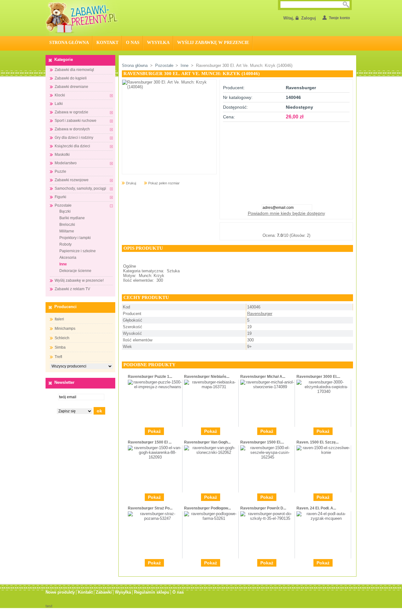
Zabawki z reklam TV (72, 289)
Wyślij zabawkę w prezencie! (79, 280)
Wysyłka (158, 42)
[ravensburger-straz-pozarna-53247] (155, 518)
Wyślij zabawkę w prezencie (213, 42)
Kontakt (107, 42)
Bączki (65, 211)
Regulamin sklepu (151, 592)
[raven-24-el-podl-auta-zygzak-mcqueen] (323, 518)
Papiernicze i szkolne (77, 251)
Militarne (66, 231)
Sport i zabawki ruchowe (75, 120)
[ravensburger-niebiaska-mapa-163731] (211, 386)
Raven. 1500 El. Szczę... (317, 442)
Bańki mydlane (72, 218)
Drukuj (131, 183)
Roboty (65, 244)
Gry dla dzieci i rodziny (74, 137)
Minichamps (65, 328)
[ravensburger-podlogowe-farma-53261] (211, 518)
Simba (60, 347)
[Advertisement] (286, 161)
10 (317, 227)
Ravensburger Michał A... (262, 376)
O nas (132, 42)
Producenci (65, 306)
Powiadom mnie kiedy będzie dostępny (286, 213)
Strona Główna (69, 42)
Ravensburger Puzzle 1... (150, 376)
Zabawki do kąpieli (71, 78)
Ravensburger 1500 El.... (262, 442)
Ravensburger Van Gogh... (207, 442)
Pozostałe (63, 205)
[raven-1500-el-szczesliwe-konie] (323, 452)
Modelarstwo (66, 163)
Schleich (62, 338)
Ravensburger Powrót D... (263, 508)
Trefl (58, 357)
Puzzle (60, 171)
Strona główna (135, 65)
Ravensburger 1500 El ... (149, 442)
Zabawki (104, 592)
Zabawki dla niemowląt (74, 70)
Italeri (59, 319)
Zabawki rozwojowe (72, 180)
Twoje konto (339, 18)
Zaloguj (308, 18)
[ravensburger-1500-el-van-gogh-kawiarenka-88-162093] (155, 457)
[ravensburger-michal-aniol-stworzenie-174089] (267, 386)
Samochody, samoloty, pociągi (80, 188)
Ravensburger (259, 313)
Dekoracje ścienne (75, 271)
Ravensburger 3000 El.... (318, 376)
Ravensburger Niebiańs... (206, 376)
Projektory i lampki (75, 238)
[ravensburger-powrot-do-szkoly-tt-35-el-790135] (267, 518)
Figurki (60, 197)
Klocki (60, 95)
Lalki (59, 103)
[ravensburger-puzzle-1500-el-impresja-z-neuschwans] (155, 386)
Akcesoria (67, 257)
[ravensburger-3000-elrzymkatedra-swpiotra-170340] (323, 391)
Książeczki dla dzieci (72, 146)
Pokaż (154, 431)
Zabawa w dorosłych (72, 129)
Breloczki (67, 224)
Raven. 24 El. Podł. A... (316, 508)
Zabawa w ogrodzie (71, 112)
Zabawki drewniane (71, 86)
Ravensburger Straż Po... (150, 508)
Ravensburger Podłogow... (207, 508)
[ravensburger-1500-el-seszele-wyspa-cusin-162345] (267, 457)
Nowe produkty (60, 592)
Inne (63, 264)
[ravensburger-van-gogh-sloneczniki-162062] (211, 452)
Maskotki (62, 154)
